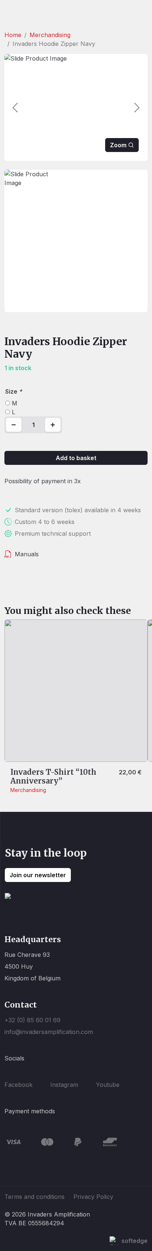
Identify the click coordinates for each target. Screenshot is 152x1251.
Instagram (64, 1084)
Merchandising (50, 35)
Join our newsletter (38, 875)
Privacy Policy (93, 1196)
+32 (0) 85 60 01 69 (32, 1020)
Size (13, 391)
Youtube (108, 1084)
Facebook (18, 1084)
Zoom (118, 145)
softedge (134, 1240)
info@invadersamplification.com (48, 1031)
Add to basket (76, 458)
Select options (36, 749)
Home (12, 35)
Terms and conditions (34, 1196)
